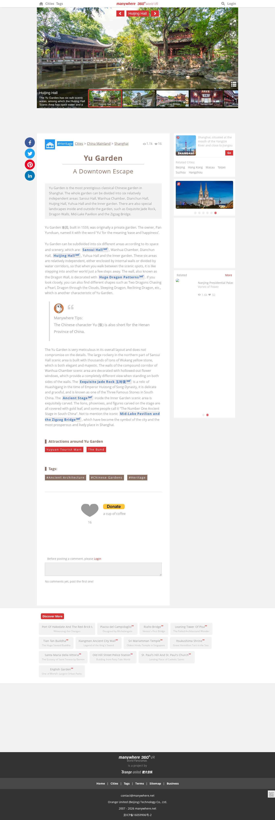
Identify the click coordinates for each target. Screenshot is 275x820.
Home (100, 783)
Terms (139, 783)
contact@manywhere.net (137, 795)
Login (231, 3)
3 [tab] (204, 213)
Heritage (138, 477)
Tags (59, 3)
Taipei (222, 167)
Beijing (180, 167)
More (228, 275)
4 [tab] (208, 213)
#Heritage (65, 143)
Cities (49, 3)
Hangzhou (196, 172)
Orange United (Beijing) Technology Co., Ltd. (137, 802)
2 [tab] (199, 213)
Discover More (52, 616)
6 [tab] (216, 213)
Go (229, 153)
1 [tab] (195, 213)
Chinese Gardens (107, 477)
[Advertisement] (137, 121)
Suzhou (181, 172)
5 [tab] (212, 213)
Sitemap (155, 783)
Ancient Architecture (67, 477)
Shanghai (121, 143)
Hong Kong (195, 167)
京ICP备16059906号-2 (137, 815)
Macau (210, 167)
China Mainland (99, 143)
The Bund (96, 449)
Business (173, 783)
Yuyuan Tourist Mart (64, 449)
